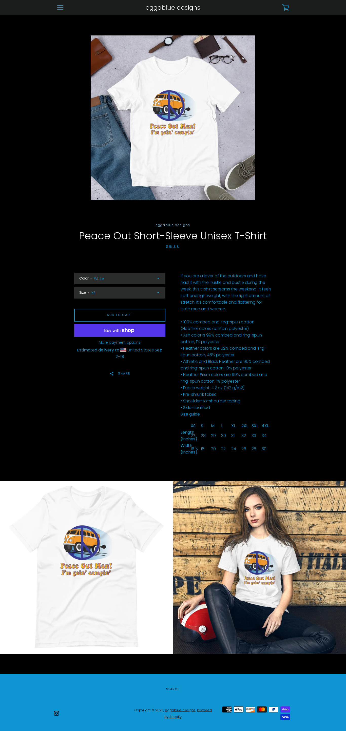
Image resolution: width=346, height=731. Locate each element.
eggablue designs (173, 7)
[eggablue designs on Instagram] (56, 713)
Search (173, 689)
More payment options (120, 342)
